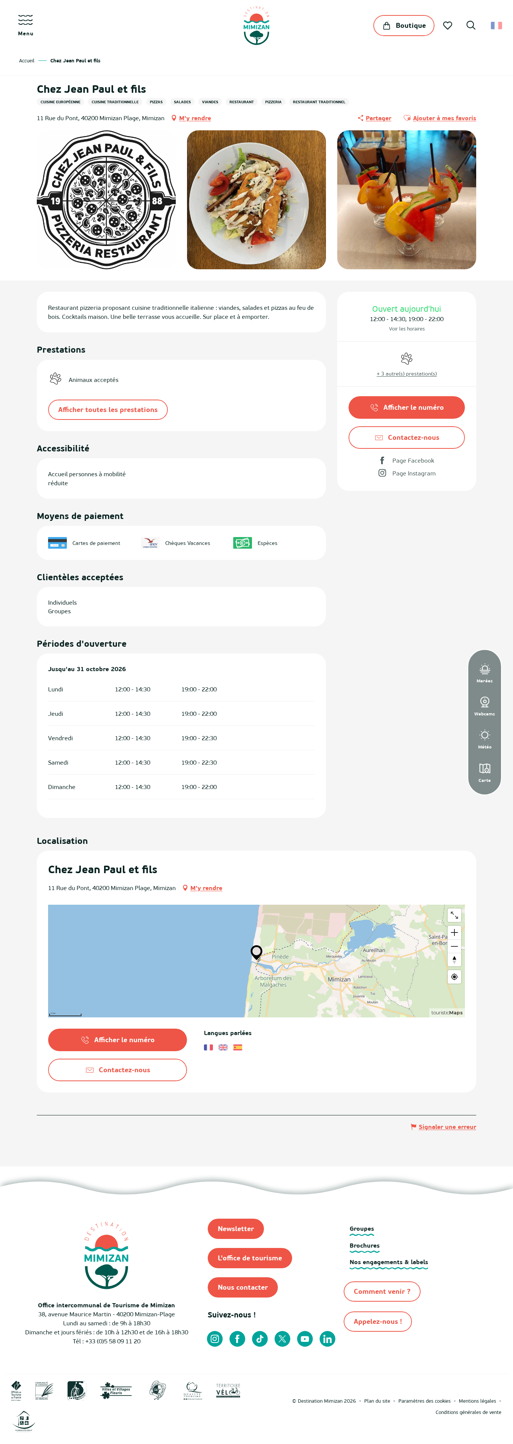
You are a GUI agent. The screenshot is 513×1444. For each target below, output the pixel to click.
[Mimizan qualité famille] (158, 1390)
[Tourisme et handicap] (23, 1420)
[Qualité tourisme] (193, 1390)
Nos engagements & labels (389, 1262)
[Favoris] (448, 25)
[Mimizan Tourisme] (256, 25)
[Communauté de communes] (44, 1390)
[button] (471, 26)
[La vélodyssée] (76, 1390)
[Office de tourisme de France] (16, 1390)
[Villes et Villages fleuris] (116, 1390)
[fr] (497, 25)
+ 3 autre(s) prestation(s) (407, 373)
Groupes (362, 1228)
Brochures (365, 1245)
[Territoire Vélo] (228, 1390)
